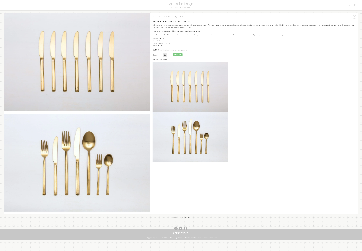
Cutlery (161, 17)
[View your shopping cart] (355, 5)
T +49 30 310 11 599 (166, 238)
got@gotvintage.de (151, 238)
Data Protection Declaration (193, 238)
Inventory (155, 17)
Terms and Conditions (210, 238)
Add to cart (177, 55)
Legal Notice (178, 238)
